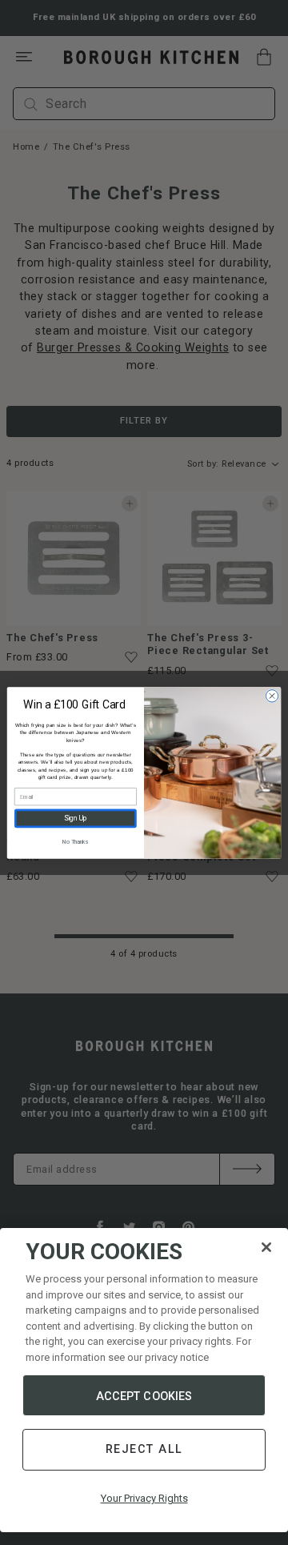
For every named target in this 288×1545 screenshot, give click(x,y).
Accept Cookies (144, 1396)
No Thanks (75, 840)
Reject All (144, 1449)
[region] (144, 1380)
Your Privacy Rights (144, 1498)
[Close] (266, 1247)
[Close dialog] (272, 695)
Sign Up (75, 818)
